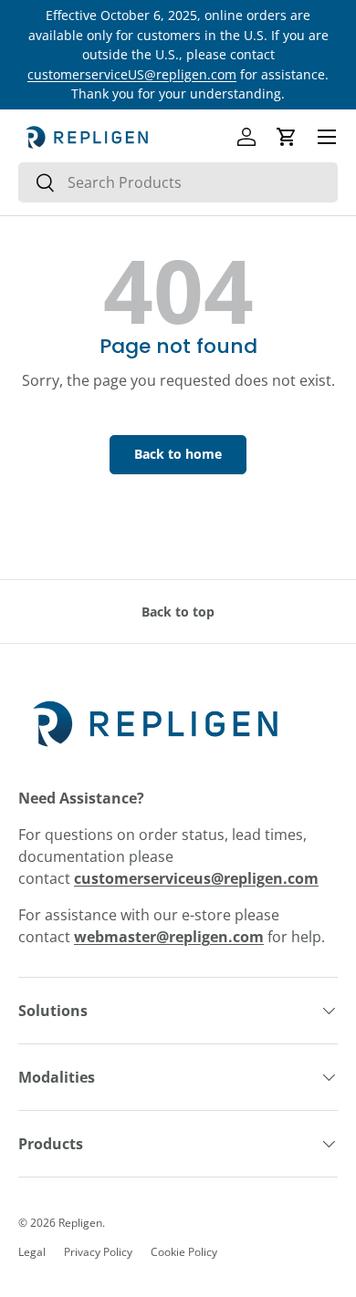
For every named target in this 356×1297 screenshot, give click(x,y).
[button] (287, 137)
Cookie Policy (184, 1252)
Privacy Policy (98, 1252)
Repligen (80, 1222)
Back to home (178, 453)
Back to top (178, 611)
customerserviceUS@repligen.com (131, 74)
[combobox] (178, 182)
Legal (32, 1252)
